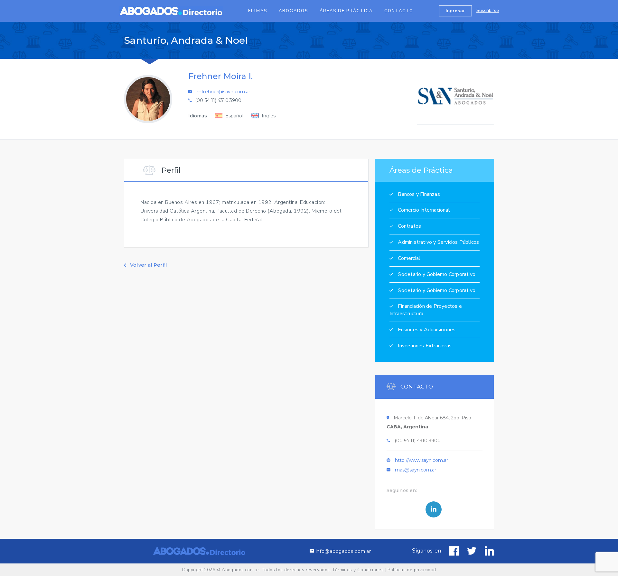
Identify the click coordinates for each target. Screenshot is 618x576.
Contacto (398, 11)
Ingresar (455, 11)
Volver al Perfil (148, 265)
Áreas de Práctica (346, 11)
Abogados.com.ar (240, 570)
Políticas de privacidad (412, 570)
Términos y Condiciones (358, 570)
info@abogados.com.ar (343, 551)
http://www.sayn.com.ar (421, 460)
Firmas (257, 11)
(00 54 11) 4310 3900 (418, 440)
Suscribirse (487, 10)
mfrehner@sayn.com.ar (223, 92)
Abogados (293, 11)
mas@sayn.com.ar (415, 470)
